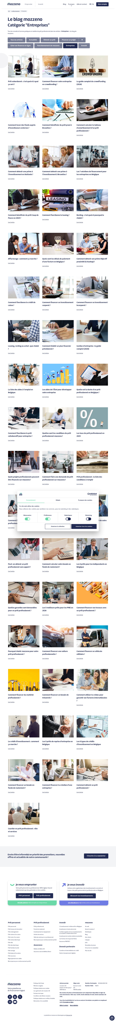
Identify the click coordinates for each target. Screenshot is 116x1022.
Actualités (33, 40)
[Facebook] (10, 997)
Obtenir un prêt (49, 40)
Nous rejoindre (74, 1005)
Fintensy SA (69, 1015)
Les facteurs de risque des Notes (68, 938)
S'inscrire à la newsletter (96, 856)
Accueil (87, 926)
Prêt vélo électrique (13, 945)
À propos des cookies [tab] (85, 500)
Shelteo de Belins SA (39, 949)
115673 (96, 985)
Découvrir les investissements (81, 896)
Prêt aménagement (13, 932)
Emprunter (28, 4)
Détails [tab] (58, 500)
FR (90, 4)
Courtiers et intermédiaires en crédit (69, 950)
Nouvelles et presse (90, 945)
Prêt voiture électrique (14, 940)
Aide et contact (82, 4)
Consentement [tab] (30, 500)
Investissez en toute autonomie (67, 929)
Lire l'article (11, 88)
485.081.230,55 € (22, 903)
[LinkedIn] (15, 997)
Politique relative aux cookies (41, 988)
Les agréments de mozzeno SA (42, 991)
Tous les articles (17, 40)
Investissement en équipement (42, 932)
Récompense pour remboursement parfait (19, 961)
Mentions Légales (38, 985)
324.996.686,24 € (73, 903)
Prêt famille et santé (13, 948)
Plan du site (88, 950)
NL (93, 4)
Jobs (86, 942)
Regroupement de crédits (15, 958)
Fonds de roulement (39, 929)
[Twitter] (20, 997)
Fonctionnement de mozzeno (48, 45)
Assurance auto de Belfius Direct (42, 951)
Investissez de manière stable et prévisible (70, 936)
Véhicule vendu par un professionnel (43, 937)
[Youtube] (15, 1002)
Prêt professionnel (43, 895)
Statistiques (88, 932)
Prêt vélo (10, 942)
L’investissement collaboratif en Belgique (70, 926)
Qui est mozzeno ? (90, 929)
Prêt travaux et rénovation (15, 929)
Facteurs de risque (38, 993)
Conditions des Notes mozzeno (42, 996)
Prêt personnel (24, 895)
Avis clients (88, 937)
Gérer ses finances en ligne (21, 45)
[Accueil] (13, 4)
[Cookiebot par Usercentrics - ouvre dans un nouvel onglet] (89, 494)
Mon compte (102, 4)
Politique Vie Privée (39, 983)
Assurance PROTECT (64, 941)
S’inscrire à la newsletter (91, 948)
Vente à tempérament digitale (67, 953)
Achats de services (39, 934)
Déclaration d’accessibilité (41, 1001)
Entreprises (70, 45)
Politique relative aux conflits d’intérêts (44, 998)
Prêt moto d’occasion (14, 937)
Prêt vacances (12, 956)
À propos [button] (71, 4)
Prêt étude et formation (14, 953)
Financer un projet (69, 40)
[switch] (47, 518)
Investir (40, 4)
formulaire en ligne (68, 1002)
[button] (112, 1018)
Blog (64, 4)
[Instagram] (10, 1002)
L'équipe (87, 940)
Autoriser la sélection (57, 526)
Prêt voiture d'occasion (14, 934)
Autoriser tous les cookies (84, 526)
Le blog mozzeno (16, 11)
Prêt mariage (11, 950)
